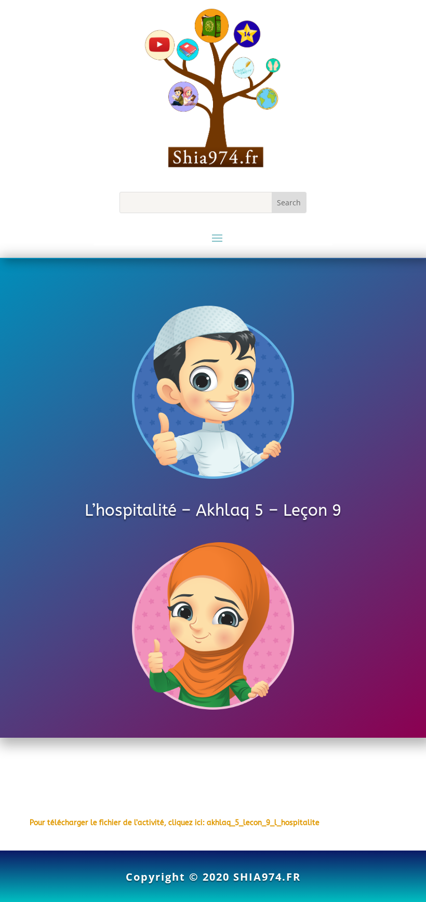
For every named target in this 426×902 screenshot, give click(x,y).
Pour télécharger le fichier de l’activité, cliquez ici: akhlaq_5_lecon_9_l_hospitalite (175, 822)
